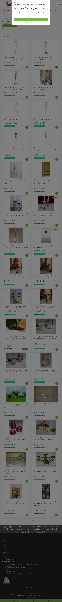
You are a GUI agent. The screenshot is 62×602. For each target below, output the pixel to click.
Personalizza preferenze (31, 22)
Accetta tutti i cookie (31, 20)
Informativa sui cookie (33, 13)
